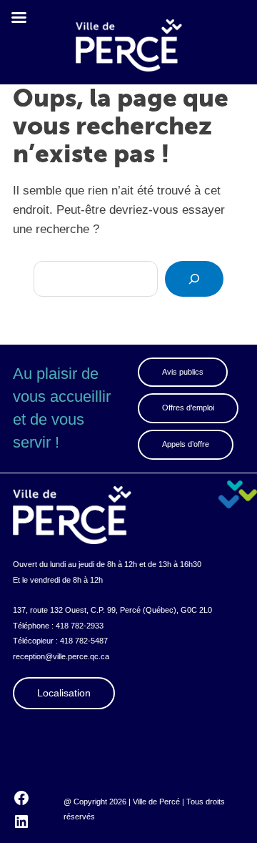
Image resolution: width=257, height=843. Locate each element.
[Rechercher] (194, 279)
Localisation (64, 693)
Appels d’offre (185, 444)
